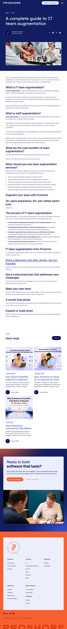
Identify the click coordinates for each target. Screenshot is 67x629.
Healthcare (10, 592)
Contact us (9, 207)
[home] (11, 3)
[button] (62, 3)
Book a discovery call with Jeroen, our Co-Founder (32, 261)
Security (28, 569)
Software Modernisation (32, 566)
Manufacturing (11, 595)
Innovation (28, 575)
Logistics (9, 589)
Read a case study (32, 479)
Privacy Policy (28, 618)
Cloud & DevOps (11, 566)
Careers (28, 603)
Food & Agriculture (12, 598)
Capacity (46, 563)
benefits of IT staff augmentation (30, 159)
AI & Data (9, 569)
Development (10, 563)
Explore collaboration (50, 3)
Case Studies (29, 592)
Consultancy (47, 566)
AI (26, 563)
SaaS (27, 578)
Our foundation (29, 589)
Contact (28, 600)
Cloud (27, 572)
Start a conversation (15, 479)
